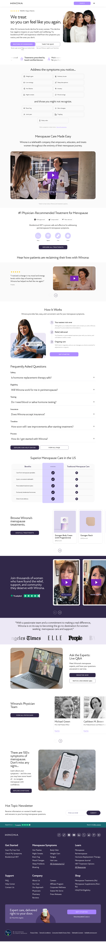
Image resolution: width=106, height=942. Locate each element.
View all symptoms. (61, 127)
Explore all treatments (53, 247)
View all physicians (24, 715)
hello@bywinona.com (90, 933)
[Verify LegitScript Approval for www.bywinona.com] (8, 933)
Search (82, 3)
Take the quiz (48, 44)
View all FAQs (54, 447)
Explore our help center (25, 447)
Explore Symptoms (21, 791)
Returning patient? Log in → (82, 916)
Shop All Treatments (25, 533)
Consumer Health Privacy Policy (61, 933)
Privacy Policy (34, 933)
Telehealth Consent (77, 933)
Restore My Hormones (23, 44)
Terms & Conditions (45, 933)
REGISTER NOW (82, 675)
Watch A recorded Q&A (82, 681)
